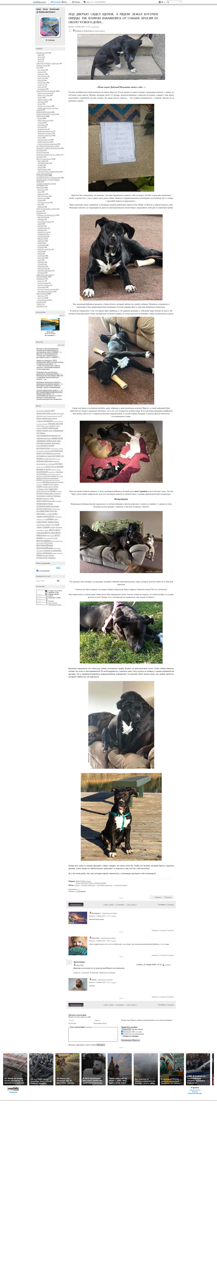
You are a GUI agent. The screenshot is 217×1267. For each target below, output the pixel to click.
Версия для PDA (195, 1090)
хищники (39, 551)
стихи (53, 525)
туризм (45, 527)
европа (39, 438)
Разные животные (44, 140)
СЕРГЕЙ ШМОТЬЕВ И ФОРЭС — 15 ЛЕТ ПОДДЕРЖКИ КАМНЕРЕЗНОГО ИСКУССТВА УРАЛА (49, 392)
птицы (49, 503)
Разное (39, 211)
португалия (41, 501)
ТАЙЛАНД (41, 262)
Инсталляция (42, 76)
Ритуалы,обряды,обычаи (47, 289)
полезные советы (44, 496)
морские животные (48, 480)
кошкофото (51, 472)
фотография (40, 543)
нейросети (39, 484)
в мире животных (49, 417)
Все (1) (62, 315)
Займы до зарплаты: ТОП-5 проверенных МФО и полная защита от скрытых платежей (49, 362)
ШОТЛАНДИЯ (42, 268)
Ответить (155, 930)
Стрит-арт (41, 85)
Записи (38, 9)
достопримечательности (48, 435)
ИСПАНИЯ (41, 245)
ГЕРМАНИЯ (42, 234)
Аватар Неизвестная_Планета (49, 26)
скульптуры (58, 516)
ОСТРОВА (41, 256)
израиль (44, 446)
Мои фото (41, 296)
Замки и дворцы (43, 100)
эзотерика (59, 553)
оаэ (52, 484)
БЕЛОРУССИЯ (43, 232)
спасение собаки (43, 525)
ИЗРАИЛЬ (41, 241)
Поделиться (168, 897)
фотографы (48, 543)
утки (37, 530)
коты (47, 466)
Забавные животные (45, 135)
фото (52, 530)
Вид (163, 3)
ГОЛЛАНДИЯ (42, 237)
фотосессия (56, 548)
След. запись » (132, 904)
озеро (39, 486)
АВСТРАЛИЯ (42, 217)
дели (42, 426)
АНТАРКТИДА (42, 228)
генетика (39, 424)
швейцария (47, 553)
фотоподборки (44, 548)
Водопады (41, 190)
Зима (39, 55)
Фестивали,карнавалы (45, 292)
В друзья (51, 40)
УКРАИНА (41, 220)
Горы (39, 192)
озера (56, 484)
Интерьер (41, 102)
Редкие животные (44, 142)
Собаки (40, 123)
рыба (50, 514)
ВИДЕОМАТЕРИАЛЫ (43, 112)
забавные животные (46, 441)
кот (47, 464)
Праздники (41, 287)
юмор (39, 555)
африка (53, 413)
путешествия (43, 506)
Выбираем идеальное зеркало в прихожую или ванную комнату (48, 383)
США (39, 260)
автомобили (40, 411)
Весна (40, 59)
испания (40, 456)
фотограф (54, 538)
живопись (47, 438)
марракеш (54, 478)
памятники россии (42, 491)
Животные (41, 194)
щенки (54, 553)
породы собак (48, 499)
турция (52, 527)
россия (40, 513)
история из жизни (120, 885)
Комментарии (54, 9)
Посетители (52, 603)
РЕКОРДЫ (40, 213)
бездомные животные (104, 885)
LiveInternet (40, 2)
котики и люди (40, 467)
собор (56, 519)
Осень (40, 57)
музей (60, 482)
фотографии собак (57, 541)
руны (46, 514)
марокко (46, 478)
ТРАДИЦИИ (40, 279)
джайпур (52, 426)
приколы (58, 501)
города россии (55, 423)
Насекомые (42, 125)
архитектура (43, 413)
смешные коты (40, 519)
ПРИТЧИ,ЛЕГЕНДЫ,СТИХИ (46, 209)
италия (58, 459)
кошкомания (42, 472)
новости (46, 484)
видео (50, 421)
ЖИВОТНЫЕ (40, 116)
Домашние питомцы (45, 133)
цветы (39, 553)
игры (38, 446)
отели (45, 489)
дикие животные (50, 428)
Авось (88, 2)
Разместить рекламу (195, 1093)
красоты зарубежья (43, 476)
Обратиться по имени (107, 972)
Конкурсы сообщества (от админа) (48, 155)
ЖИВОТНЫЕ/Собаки (83, 881)
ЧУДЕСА (39, 304)
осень (55, 486)
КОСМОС (39, 157)
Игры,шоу (41, 281)
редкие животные (43, 509)
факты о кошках (44, 530)
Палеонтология (42, 66)
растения (54, 506)
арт (53, 410)
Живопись (41, 74)
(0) (61, 352)
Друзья (45, 9)
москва (45, 482)
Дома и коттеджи (44, 95)
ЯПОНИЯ (41, 273)
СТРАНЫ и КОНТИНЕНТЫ (45, 215)
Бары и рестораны (44, 93)
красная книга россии (53, 474)
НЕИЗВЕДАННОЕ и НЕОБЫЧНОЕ (48, 178)
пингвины (59, 491)
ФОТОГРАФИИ (41, 294)
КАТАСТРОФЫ (41, 152)
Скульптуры (42, 83)
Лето (39, 61)
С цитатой (162, 930)
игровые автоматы (52, 443)
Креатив (40, 80)
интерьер (47, 453)
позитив (57, 493)
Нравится (158, 897)
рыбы (55, 514)
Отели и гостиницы (44, 106)
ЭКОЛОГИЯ (40, 306)
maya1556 (80, 965)
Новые (171, 904)
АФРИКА (41, 230)
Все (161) (61, 345)
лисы (61, 476)
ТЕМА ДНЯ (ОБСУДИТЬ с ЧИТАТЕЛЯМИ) (45, 276)
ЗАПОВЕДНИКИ (43, 163)
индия (51, 445)
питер (39, 493)
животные (57, 438)
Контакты (195, 1091)
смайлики (88, 1027)
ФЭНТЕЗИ (40, 302)
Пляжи (40, 200)
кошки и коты (43, 469)
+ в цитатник (94, 27)
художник (46, 550)
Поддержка (160, 2)
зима (59, 441)
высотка (60, 421)
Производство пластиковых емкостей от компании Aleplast (47, 373)
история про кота (49, 459)
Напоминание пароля (100, 1023)
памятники (53, 489)
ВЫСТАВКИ (42, 161)
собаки (49, 519)
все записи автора (98, 31)
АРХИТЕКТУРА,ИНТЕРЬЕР (46, 91)
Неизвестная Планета (37, 12)
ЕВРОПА (41, 239)
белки (45, 416)
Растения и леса (43, 202)
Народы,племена (44, 285)
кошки (60, 466)
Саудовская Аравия (45, 222)
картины (48, 461)
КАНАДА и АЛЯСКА (44, 249)
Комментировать (76, 904)
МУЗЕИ (40, 165)
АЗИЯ (40, 224)
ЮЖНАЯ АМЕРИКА (44, 271)
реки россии (51, 511)
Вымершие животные (45, 131)
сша (57, 524)
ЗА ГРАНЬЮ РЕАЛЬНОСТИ (46, 146)
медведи (39, 480)
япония (46, 555)
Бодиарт (41, 72)
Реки (39, 205)
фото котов (50, 535)
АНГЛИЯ (41, 226)
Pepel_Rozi (96, 938)
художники (56, 550)
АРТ (37, 68)
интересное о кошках (56, 448)
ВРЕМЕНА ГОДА (42, 53)
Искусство (41, 78)
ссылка (113, 916)
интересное (43, 448)
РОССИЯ (41, 258)
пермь (53, 491)
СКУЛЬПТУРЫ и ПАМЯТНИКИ (48, 172)
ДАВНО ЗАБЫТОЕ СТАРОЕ (46, 114)
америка (47, 411)
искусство (56, 453)
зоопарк (40, 443)
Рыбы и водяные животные (47, 144)
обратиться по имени (109, 913)
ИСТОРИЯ (40, 150)
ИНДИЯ (40, 243)
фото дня (49, 532)
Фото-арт (41, 87)
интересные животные (43, 451)
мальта (39, 478)
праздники (52, 501)
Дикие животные (43, 121)
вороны (55, 421)
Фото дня (41, 298)
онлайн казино (47, 487)
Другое (40, 97)
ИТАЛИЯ (41, 247)
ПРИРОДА (40, 188)
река (38, 511)
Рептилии (41, 127)
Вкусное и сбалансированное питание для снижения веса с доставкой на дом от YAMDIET (47, 350)
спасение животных (47, 522)
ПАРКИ (40, 167)
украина (58, 527)
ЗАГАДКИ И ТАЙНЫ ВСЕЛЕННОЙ (48, 148)
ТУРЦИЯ (41, 264)
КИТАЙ (40, 251)
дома (50, 431)
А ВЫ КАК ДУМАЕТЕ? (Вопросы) (48, 63)
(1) (55, 364)
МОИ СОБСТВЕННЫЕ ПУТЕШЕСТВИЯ (44, 175)
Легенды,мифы (43, 283)
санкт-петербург (45, 516)
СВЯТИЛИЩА (42, 170)
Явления (41, 207)
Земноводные (42, 129)
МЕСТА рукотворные (43, 159)
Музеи (40, 104)
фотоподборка (44, 545)
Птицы (40, 138)
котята (53, 467)
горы (38, 426)
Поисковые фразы (55, 605)
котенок (51, 464)
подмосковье (48, 493)
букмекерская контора (53, 416)
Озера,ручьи (42, 198)
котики (58, 463)
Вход (65, 2)
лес (57, 476)
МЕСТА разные (43, 196)
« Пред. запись (108, 904)
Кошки (40, 118)
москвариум (53, 482)
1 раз (78, 889)
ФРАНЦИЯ (41, 266)
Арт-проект (42, 70)
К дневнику (120, 904)
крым (53, 476)
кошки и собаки (56, 469)
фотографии (43, 540)
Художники (41, 89)
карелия (40, 461)
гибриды (44, 424)
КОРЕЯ (40, 254)
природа (41, 503)
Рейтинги (77, 2)
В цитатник (170, 930)
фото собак (46, 538)
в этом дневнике (44, 571)
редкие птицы (56, 509)
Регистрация (57, 2)
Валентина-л (96, 913)
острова (39, 489)
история (48, 456)
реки (42, 511)
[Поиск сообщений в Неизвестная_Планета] (58, 568)
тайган (39, 527)
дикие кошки (42, 430)
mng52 (94, 979)
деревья (46, 426)
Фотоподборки (43, 300)
